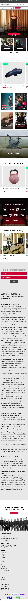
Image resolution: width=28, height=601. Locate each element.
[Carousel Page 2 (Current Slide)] (15, 35)
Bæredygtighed (5, 588)
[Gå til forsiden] (6, 4)
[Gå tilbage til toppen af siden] (0, 600)
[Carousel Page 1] (12, 35)
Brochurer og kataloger (6, 573)
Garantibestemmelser (6, 572)
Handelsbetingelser (6, 563)
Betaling (3, 565)
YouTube (3, 556)
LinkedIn (3, 557)
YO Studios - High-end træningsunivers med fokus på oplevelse (12, 257)
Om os (2, 582)
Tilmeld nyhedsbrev (5, 590)
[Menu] (25, 5)
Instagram (3, 554)
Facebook (3, 552)
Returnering (4, 568)
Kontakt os (4, 586)
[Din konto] (20, 5)
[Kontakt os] (17, 5)
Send (14, 282)
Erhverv (3, 579)
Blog (2, 581)
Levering (3, 566)
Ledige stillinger (5, 584)
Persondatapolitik (5, 570)
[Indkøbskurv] (23, 5)
